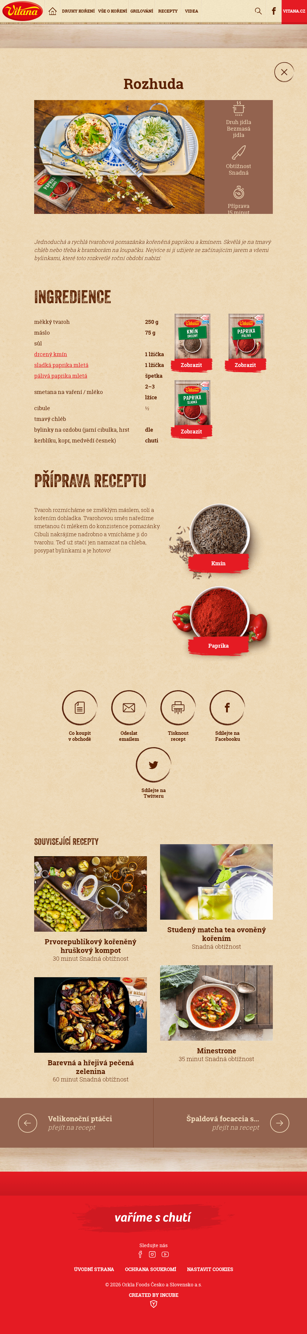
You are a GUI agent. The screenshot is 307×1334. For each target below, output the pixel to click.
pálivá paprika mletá (60, 376)
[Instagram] (152, 1255)
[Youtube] (165, 1255)
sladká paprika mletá (61, 365)
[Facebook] (140, 1255)
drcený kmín (50, 354)
